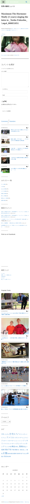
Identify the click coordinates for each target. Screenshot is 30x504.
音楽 (5, 456)
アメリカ (10, 437)
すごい (21, 434)
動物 (21, 446)
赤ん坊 (25, 453)
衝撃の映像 (3, 200)
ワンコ (7, 446)
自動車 (14, 453)
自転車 (18, 453)
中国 (10, 446)
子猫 (13, 450)
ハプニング (18, 443)
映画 (21, 449)
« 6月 (2, 496)
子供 (9, 450)
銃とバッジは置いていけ (5, 279)
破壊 (9, 453)
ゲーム (22, 437)
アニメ (4, 437)
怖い (19, 449)
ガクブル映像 (3, 191)
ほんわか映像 (3, 188)
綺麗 (11, 453)
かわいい (14, 434)
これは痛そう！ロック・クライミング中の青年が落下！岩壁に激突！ (14, 219)
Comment (4, 121)
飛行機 (9, 456)
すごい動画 (3, 184)
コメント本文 (4, 71)
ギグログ (3, 277)
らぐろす (3, 273)
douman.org (6, 501)
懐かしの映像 (3, 195)
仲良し (17, 446)
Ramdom (12, 121)
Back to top (27, 501)
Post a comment (4, 55)
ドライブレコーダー (8, 443)
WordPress (22, 501)
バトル (24, 443)
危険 (2, 450)
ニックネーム (5, 89)
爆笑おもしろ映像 (4, 198)
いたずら (6, 434)
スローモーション (13, 440)
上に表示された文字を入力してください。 (9, 104)
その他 (2, 186)
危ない (25, 446)
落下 (22, 453)
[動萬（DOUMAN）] (12, 1)
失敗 (6, 450)
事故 (13, 446)
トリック (20, 440)
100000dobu (3, 276)
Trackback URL (16, 55)
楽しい (24, 449)
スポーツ (5, 440)
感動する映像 (3, 193)
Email (3, 95)
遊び (2, 456)
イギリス (17, 437)
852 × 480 (13, 28)
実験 (16, 449)
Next (2, 35)
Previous (3, 34)
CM (2, 434)
